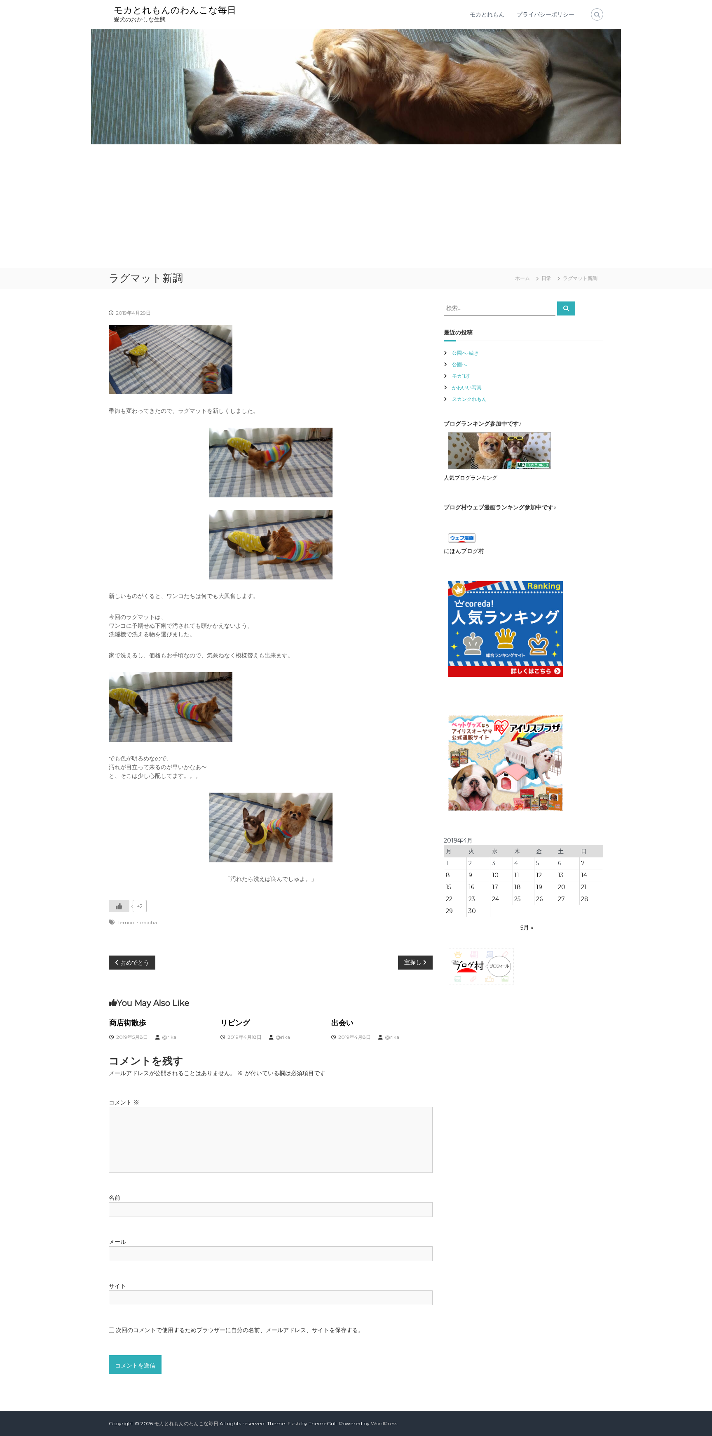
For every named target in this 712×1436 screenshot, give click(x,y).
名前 (114, 1197)
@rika (169, 1037)
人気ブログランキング (470, 478)
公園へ (459, 364)
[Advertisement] (356, 206)
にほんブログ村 (464, 551)
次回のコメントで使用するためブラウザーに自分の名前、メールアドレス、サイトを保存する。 (240, 1330)
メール (117, 1241)
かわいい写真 (467, 387)
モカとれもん (487, 14)
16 (471, 887)
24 (495, 899)
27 (561, 899)
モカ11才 (461, 376)
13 (561, 875)
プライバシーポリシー (545, 14)
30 (472, 911)
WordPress (384, 1423)
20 (561, 887)
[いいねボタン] (119, 906)
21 (584, 887)
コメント (124, 1102)
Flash (294, 1423)
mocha (148, 922)
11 (516, 875)
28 (584, 899)
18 (517, 887)
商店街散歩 (127, 1022)
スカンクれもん (469, 399)
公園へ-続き (465, 353)
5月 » (527, 927)
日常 (546, 278)
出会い (342, 1022)
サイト (117, 1286)
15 (448, 887)
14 (584, 875)
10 (495, 875)
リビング (235, 1022)
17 (495, 887)
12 (539, 875)
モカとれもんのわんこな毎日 (175, 10)
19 (539, 887)
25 (517, 899)
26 (539, 899)
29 (449, 911)
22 (449, 899)
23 (471, 899)
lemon (126, 922)
